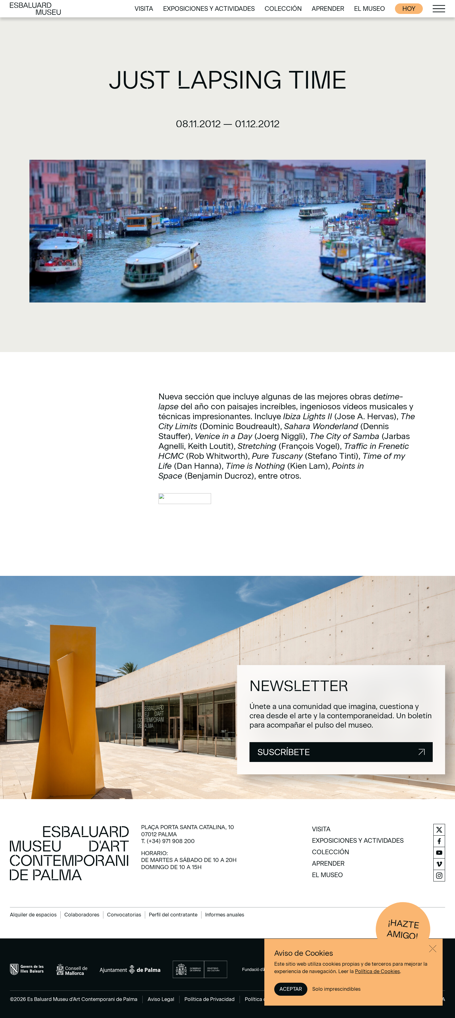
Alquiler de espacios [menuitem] (33, 915)
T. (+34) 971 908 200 (168, 841)
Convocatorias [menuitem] (124, 915)
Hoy (408, 8)
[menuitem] (144, 9)
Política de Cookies (377, 971)
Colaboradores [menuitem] (81, 915)
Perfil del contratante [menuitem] (173, 915)
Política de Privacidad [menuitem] (209, 999)
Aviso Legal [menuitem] (161, 999)
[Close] (432, 948)
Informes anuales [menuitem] (224, 915)
